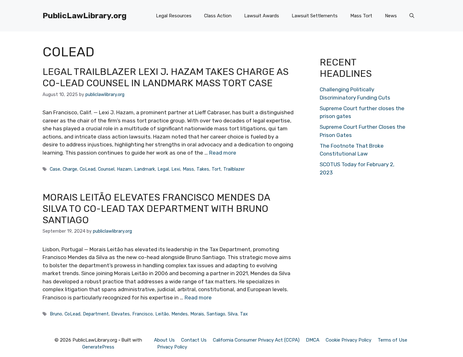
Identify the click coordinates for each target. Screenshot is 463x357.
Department (96, 314)
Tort (216, 169)
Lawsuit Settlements (315, 16)
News (391, 16)
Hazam (124, 169)
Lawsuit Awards (261, 16)
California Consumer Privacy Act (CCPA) (256, 340)
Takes (203, 169)
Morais (197, 314)
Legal (163, 169)
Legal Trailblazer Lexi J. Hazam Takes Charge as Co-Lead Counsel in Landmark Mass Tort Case (166, 77)
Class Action (218, 16)
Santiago (216, 314)
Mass (188, 169)
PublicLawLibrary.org (85, 15)
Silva (232, 314)
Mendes (179, 314)
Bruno (56, 314)
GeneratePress (98, 347)
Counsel (106, 169)
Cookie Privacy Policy (348, 340)
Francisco (142, 314)
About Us (164, 340)
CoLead (87, 169)
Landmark (144, 169)
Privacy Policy (172, 347)
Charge (70, 169)
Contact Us (194, 340)
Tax (244, 314)
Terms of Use (392, 340)
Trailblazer (234, 169)
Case (55, 169)
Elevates (120, 314)
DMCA (312, 340)
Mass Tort (361, 16)
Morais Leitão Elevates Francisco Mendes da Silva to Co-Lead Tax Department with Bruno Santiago (156, 209)
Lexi (175, 169)
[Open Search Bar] (411, 15)
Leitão (162, 314)
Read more (222, 153)
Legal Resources (173, 16)
